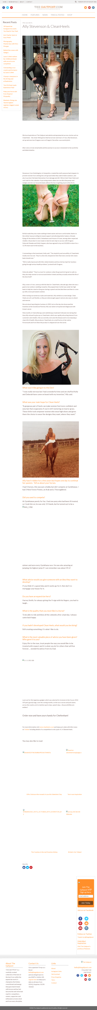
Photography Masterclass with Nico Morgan (10, 43)
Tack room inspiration (75, 794)
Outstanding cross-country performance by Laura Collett (10, 70)
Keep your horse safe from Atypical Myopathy (10, 94)
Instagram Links (56, 971)
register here (33, 979)
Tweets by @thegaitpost (85, 937)
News (45, 15)
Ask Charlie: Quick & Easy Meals (10, 36)
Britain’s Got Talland (74, 852)
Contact (29, 2)
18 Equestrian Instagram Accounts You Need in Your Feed (10, 28)
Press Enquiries (56, 977)
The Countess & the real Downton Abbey (44, 852)
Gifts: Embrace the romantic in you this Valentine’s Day (44, 794)
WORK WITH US (13, 2)
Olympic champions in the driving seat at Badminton (10, 78)
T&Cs (53, 980)
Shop (69, 15)
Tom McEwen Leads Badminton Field (9, 86)
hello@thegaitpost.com (36, 972)
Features (35, 15)
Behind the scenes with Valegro (10, 51)
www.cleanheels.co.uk (47, 727)
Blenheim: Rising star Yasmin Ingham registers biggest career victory (11, 103)
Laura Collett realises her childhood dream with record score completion (10, 60)
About (22, 2)
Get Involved (55, 974)
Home (4, 2)
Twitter (26, 729)
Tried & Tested (57, 15)
